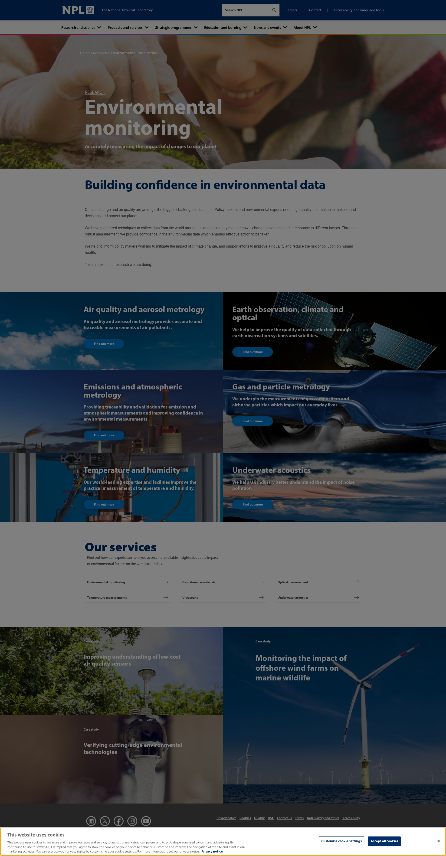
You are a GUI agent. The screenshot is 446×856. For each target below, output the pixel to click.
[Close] (438, 841)
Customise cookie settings (341, 841)
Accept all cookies (384, 841)
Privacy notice (212, 851)
